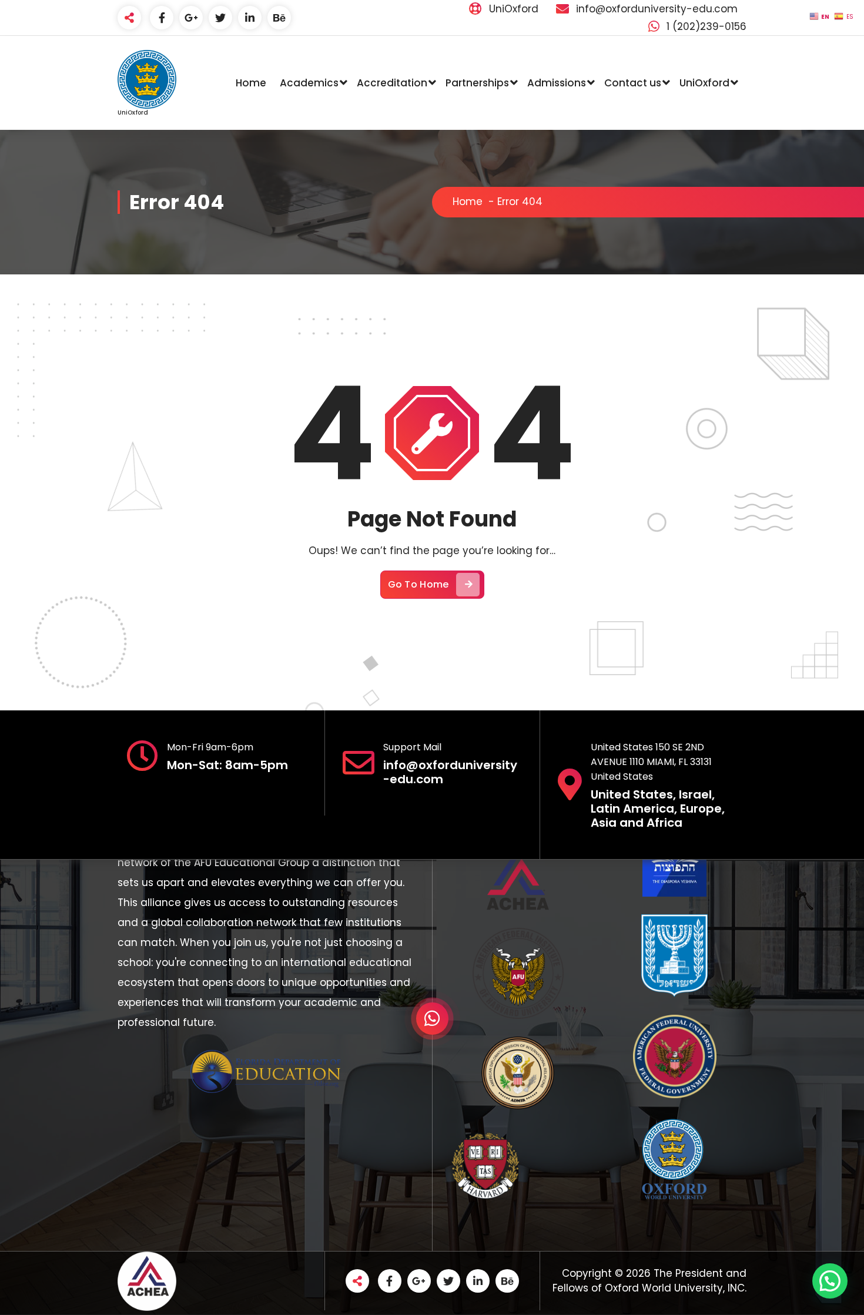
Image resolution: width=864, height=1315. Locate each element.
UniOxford (704, 83)
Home (251, 83)
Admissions (556, 83)
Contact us (632, 83)
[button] (830, 1281)
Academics (309, 83)
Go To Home (418, 584)
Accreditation (392, 83)
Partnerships (477, 83)
